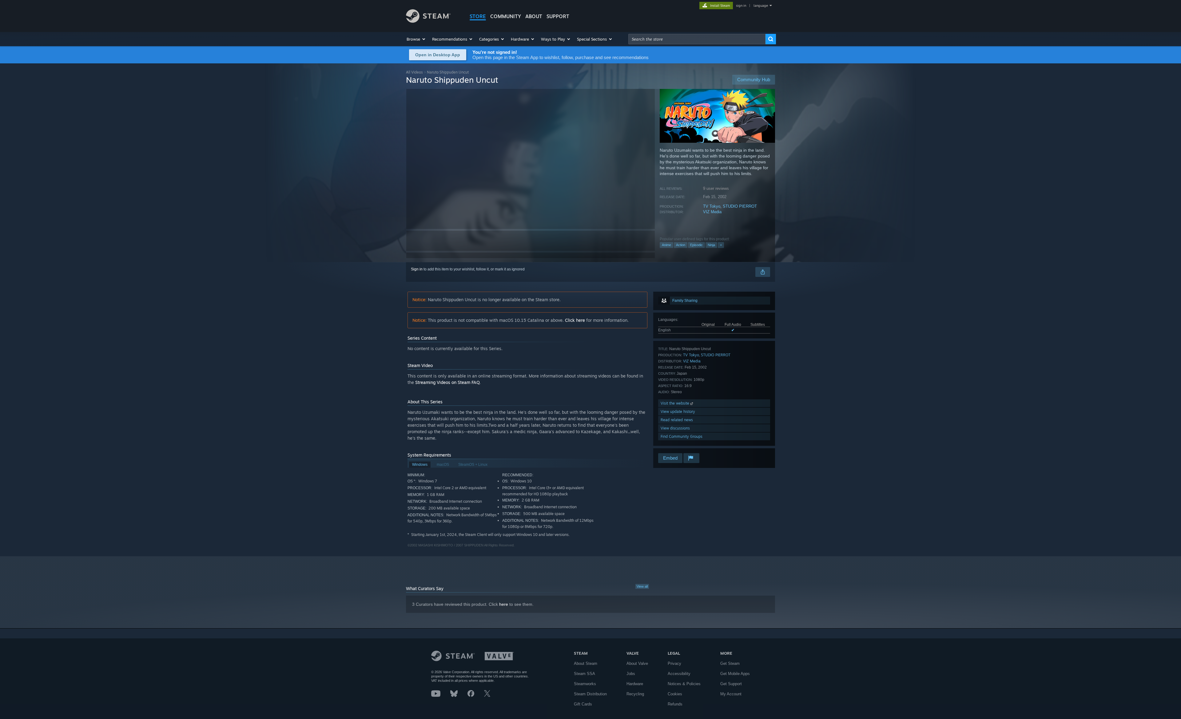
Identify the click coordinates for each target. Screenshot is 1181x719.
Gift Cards (583, 704)
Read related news (677, 419)
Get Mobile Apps (735, 673)
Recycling (635, 694)
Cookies (675, 694)
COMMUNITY (505, 16)
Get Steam (730, 663)
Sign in (417, 269)
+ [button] (721, 245)
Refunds (675, 704)
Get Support (731, 683)
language (761, 5)
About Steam (585, 663)
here (503, 604)
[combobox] (696, 39)
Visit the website (675, 403)
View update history (678, 411)
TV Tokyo (711, 206)
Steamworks (585, 683)
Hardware (634, 683)
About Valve (637, 663)
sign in (741, 5)
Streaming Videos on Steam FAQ (447, 382)
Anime (666, 245)
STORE (478, 16)
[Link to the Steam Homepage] (428, 21)
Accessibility (679, 673)
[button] (416, 39)
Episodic (696, 245)
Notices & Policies (684, 683)
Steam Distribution (590, 694)
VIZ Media (712, 212)
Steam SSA (584, 673)
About (533, 16)
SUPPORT (558, 16)
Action (680, 245)
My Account (731, 694)
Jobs (630, 673)
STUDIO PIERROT (740, 206)
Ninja (711, 245)
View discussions (675, 428)
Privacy (674, 663)
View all (642, 586)
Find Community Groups (681, 436)
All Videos (414, 72)
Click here (575, 320)
